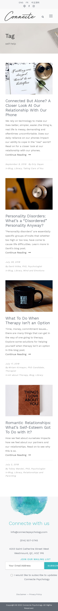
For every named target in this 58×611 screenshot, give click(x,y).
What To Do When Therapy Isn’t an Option (27, 320)
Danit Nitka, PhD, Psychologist (25, 266)
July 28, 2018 (12, 262)
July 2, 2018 (12, 464)
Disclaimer (21, 594)
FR (27, 2)
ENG (21, 2)
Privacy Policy (35, 594)
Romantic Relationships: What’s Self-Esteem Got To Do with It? (28, 427)
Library (18, 168)
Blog (10, 168)
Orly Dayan (38, 164)
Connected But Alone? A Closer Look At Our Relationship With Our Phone (28, 108)
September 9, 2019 (15, 164)
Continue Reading (15, 154)
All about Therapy (18, 375)
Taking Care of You (33, 168)
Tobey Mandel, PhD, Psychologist (27, 469)
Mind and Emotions (33, 270)
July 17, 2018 (12, 364)
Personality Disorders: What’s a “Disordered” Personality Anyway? (26, 221)
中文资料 (35, 2)
